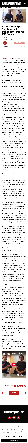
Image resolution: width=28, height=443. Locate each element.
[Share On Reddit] (21, 386)
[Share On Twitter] (18, 386)
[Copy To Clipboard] (25, 386)
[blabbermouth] (11, 4)
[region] (14, 433)
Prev (6, 393)
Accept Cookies (14, 440)
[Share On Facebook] (15, 386)
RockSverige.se (6, 58)
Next (22, 393)
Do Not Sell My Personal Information (14, 436)
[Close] (26, 424)
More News (14, 393)
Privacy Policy (18, 432)
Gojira (11, 385)
